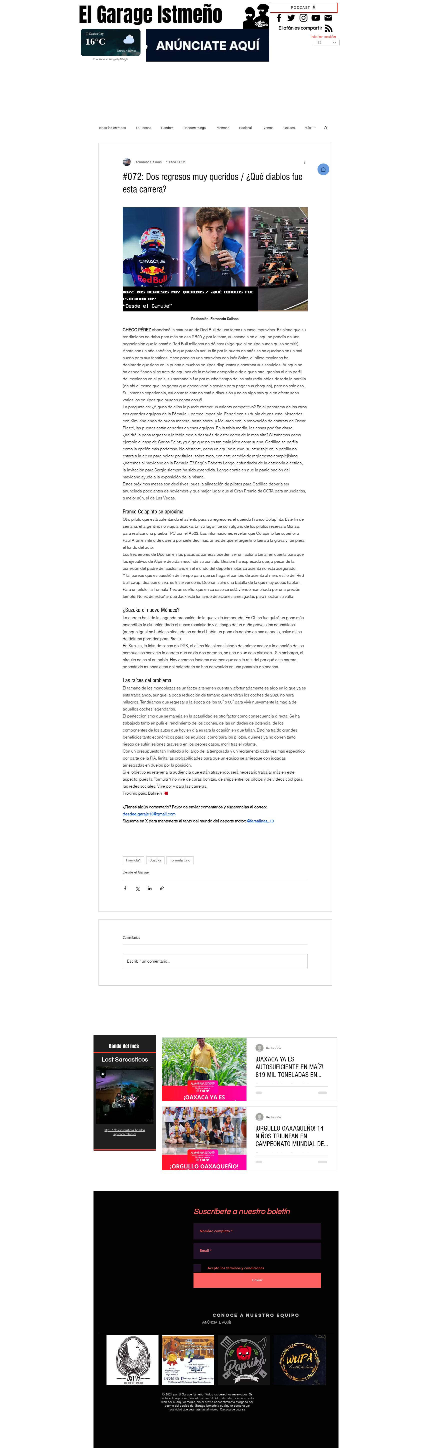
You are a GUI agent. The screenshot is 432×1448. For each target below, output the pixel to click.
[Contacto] (328, 17)
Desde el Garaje (136, 872)
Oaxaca (289, 128)
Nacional (245, 128)
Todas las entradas (112, 128)
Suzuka (155, 860)
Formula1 (133, 860)
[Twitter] (291, 18)
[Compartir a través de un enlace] (162, 888)
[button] (325, 128)
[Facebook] (279, 18)
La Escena (143, 128)
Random (167, 128)
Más (308, 128)
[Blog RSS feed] (328, 29)
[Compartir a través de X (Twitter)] (137, 888)
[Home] (323, 169)
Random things (195, 128)
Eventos (268, 128)
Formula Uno (180, 860)
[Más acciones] (305, 162)
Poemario (222, 128)
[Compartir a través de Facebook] (125, 888)
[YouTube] (315, 18)
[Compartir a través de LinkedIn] (149, 888)
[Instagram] (303, 18)
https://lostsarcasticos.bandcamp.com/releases (124, 1132)
